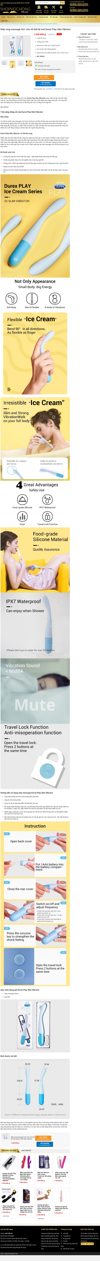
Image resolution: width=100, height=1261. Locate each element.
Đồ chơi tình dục (31, 17)
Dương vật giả (43, 17)
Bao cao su (11, 17)
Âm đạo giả (54, 17)
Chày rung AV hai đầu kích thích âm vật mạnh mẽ (9, 1207)
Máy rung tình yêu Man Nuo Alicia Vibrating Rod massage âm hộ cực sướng (26, 1176)
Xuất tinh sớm (92, 17)
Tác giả (65, 1241)
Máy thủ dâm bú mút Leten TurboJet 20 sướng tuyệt (44, 1175)
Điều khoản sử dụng (68, 1248)
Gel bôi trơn (20, 17)
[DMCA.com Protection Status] (87, 1244)
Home (3, 17)
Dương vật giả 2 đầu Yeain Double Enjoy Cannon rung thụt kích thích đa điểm (44, 1208)
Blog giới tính (66, 1238)
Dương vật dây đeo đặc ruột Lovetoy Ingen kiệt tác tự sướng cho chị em (26, 1209)
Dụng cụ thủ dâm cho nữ (12, 24)
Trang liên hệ (66, 1236)
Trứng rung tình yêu (66, 17)
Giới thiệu (65, 1233)
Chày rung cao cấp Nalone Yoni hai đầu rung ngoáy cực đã (61, 1175)
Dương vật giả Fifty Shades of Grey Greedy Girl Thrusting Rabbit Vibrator (9, 1177)
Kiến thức (4, 21)
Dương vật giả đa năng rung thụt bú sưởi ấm (61, 1208)
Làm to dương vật (80, 17)
